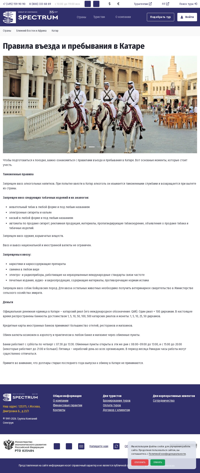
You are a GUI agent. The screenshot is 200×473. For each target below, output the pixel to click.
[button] (88, 4)
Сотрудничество (164, 400)
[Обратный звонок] (116, 446)
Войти (189, 17)
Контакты (59, 410)
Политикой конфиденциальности (167, 453)
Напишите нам (98, 446)
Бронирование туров (116, 400)
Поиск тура (186, 4)
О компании (123, 17)
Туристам (99, 17)
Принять (158, 462)
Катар (55, 30)
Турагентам (141, 4)
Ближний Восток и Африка (31, 30)
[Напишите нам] (81, 446)
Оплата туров (112, 405)
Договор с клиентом (116, 410)
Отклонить (139, 462)
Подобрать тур (160, 17)
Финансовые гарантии (67, 405)
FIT (163, 4)
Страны (7, 30)
